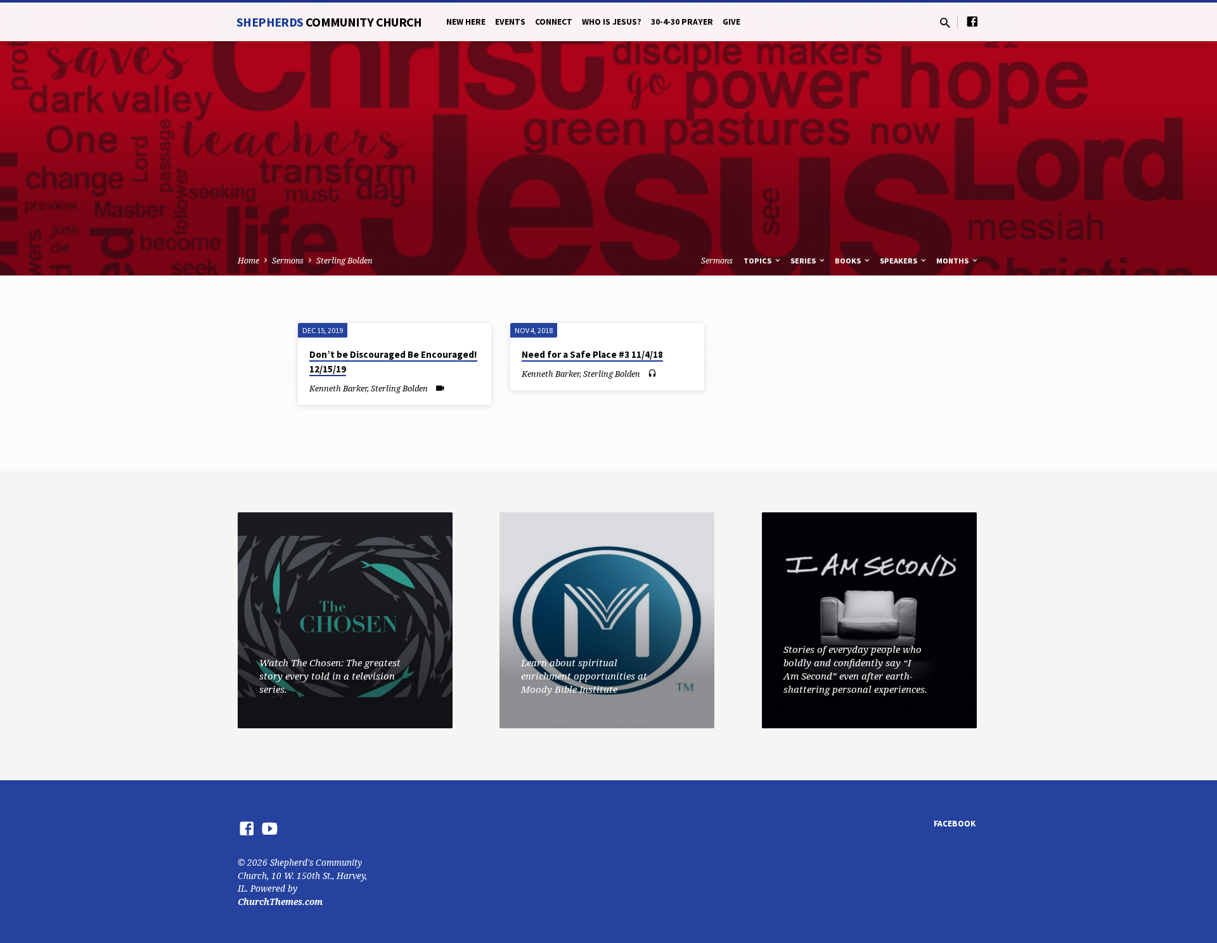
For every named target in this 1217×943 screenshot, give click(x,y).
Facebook (955, 823)
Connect (553, 21)
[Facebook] (972, 21)
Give (731, 21)
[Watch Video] (440, 388)
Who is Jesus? (611, 21)
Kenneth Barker (338, 388)
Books (849, 260)
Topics (758, 260)
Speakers (899, 260)
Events (510, 21)
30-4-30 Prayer (682, 21)
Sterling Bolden (344, 260)
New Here (466, 21)
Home (248, 260)
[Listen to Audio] (652, 373)
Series (804, 260)
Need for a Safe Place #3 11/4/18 (592, 354)
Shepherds (329, 22)
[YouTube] (270, 828)
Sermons (288, 260)
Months (953, 260)
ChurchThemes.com (280, 902)
